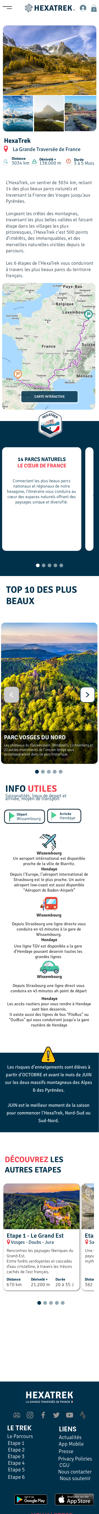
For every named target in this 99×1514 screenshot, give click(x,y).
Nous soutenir (75, 1478)
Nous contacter (75, 1471)
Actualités (70, 1437)
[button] (94, 8)
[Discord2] (16, 1415)
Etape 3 (16, 1456)
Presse (66, 1451)
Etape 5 (16, 1469)
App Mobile (71, 1444)
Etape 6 (16, 1477)
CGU (64, 1465)
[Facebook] (43, 1415)
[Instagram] (30, 1415)
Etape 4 (16, 1463)
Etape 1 (16, 1443)
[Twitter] (56, 1415)
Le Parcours (20, 1436)
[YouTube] (69, 1415)
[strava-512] (82, 1415)
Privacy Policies (75, 1458)
